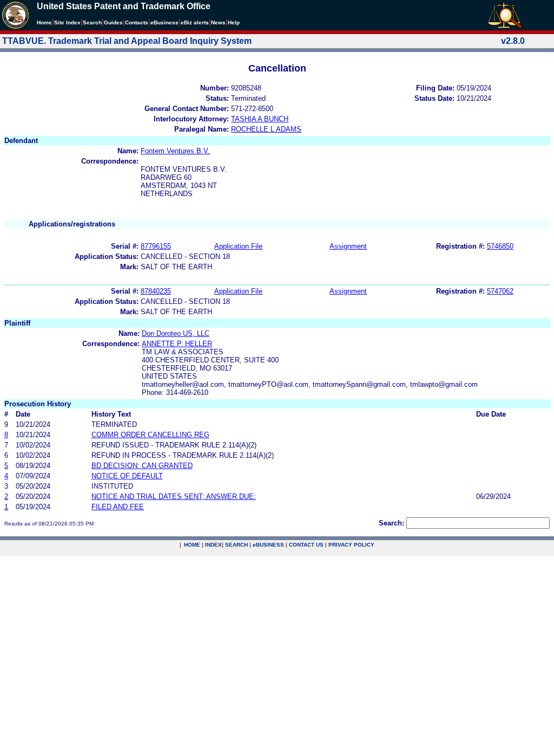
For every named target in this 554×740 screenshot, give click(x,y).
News (218, 22)
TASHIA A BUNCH (259, 119)
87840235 (156, 291)
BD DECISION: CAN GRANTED (142, 466)
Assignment (348, 246)
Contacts (136, 22)
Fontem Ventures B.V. (175, 151)
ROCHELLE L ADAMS (266, 129)
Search (92, 22)
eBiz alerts (195, 22)
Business (164, 22)
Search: (391, 523)
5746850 (500, 246)
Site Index (67, 22)
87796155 (156, 246)
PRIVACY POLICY (351, 545)
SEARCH (236, 545)
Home (44, 22)
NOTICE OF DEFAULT (127, 476)
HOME (192, 545)
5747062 (500, 291)
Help (234, 22)
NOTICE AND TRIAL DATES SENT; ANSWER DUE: (173, 496)
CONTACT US (306, 545)
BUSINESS (268, 545)
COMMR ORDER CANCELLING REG (150, 435)
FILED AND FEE (117, 507)
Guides (113, 22)
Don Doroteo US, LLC (175, 333)
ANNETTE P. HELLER (177, 344)
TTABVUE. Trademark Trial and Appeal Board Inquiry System (127, 41)
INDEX (213, 545)
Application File (238, 246)
